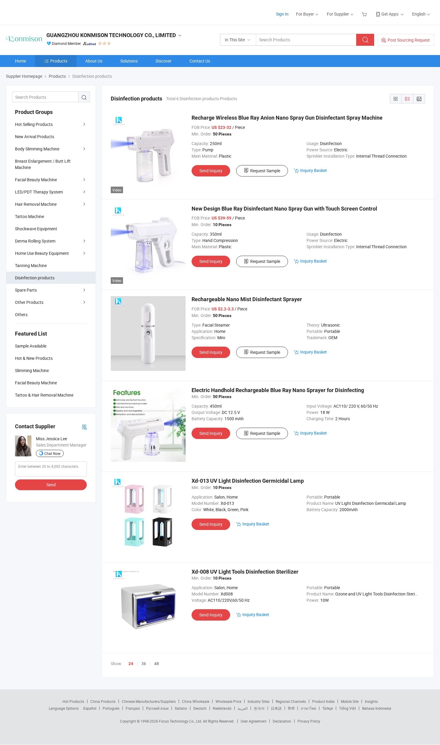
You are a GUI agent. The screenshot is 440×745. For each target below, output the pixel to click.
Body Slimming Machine (37, 149)
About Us (93, 61)
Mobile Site (350, 701)
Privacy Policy (309, 721)
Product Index (323, 701)
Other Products (29, 302)
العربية (243, 708)
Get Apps (389, 14)
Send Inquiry (210, 170)
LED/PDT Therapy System (39, 192)
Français (133, 708)
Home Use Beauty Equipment (42, 253)
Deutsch (200, 708)
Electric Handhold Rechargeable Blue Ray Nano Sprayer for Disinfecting (278, 390)
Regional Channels (291, 701)
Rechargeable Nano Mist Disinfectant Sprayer (247, 299)
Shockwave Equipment (36, 228)
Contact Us (199, 61)
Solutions (129, 61)
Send (51, 484)
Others (21, 314)
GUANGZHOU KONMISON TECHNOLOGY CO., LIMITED (111, 35)
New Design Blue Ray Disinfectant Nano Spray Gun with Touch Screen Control (284, 208)
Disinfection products (34, 278)
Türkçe (327, 708)
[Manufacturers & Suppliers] (44, 12)
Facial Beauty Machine (36, 179)
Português (111, 708)
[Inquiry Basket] (365, 14)
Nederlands (222, 708)
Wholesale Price (228, 701)
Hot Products (73, 701)
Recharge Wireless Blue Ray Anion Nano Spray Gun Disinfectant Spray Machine (287, 118)
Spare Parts (26, 290)
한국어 (259, 708)
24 (130, 663)
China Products (103, 701)
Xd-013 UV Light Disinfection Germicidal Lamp (248, 481)
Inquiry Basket (313, 170)
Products (58, 61)
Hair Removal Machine (36, 204)
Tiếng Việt (347, 708)
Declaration (282, 721)
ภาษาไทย (308, 708)
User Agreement (253, 721)
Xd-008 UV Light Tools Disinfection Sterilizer (245, 572)
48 (156, 663)
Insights (371, 701)
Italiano (181, 708)
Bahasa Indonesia (376, 708)
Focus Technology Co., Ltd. (181, 721)
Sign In (282, 14)
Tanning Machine (31, 265)
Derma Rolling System (35, 241)
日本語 (276, 708)
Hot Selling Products (34, 124)
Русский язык (157, 708)
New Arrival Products (34, 136)
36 (143, 663)
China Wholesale (195, 701)
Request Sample (265, 170)
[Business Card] (84, 427)
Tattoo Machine (29, 216)
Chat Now (52, 453)
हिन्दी (291, 708)
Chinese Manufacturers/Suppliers (149, 701)
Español (89, 708)
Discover (164, 61)
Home (20, 61)
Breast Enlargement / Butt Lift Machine (43, 164)
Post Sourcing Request (409, 40)
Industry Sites (258, 701)
